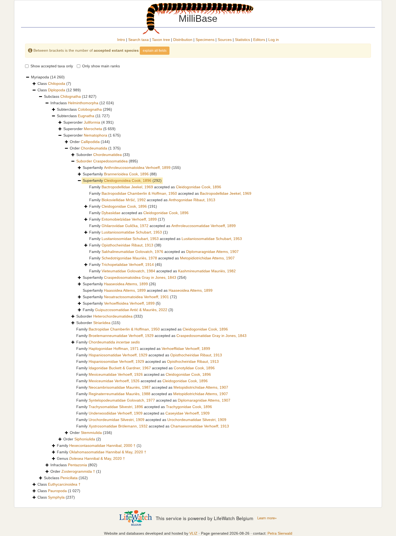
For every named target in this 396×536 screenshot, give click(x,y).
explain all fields (154, 51)
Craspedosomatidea (110, 161)
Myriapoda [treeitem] (48, 77)
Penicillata (69, 478)
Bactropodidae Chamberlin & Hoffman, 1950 (139, 193)
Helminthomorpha (83, 103)
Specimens (205, 39)
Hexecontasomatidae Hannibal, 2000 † (102, 445)
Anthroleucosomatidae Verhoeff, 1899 (203, 226)
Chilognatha (70, 96)
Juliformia (92, 122)
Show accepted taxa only (51, 66)
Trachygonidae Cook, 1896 (189, 407)
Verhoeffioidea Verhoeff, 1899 (129, 303)
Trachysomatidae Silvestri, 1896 (116, 407)
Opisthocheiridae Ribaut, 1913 (127, 245)
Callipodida (90, 142)
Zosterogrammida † (78, 471)
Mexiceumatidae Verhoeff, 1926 (116, 374)
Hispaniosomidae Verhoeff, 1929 (116, 361)
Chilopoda (56, 83)
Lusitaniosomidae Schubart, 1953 (130, 238)
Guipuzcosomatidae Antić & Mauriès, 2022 (131, 310)
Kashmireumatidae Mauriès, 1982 (207, 271)
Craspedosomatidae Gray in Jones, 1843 (211, 335)
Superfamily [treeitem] (132, 167)
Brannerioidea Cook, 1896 (126, 174)
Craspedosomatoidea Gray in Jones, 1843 (140, 277)
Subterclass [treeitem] (84, 109)
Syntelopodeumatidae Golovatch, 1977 (122, 400)
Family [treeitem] (123, 206)
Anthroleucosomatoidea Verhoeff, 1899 (137, 167)
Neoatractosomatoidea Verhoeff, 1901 (136, 297)
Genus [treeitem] (91, 458)
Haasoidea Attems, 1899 (125, 290)
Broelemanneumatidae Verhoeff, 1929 (121, 335)
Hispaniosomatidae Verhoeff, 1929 (118, 355)
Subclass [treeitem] (70, 96)
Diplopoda (56, 90)
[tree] (198, 287)
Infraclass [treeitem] (82, 103)
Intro (121, 39)
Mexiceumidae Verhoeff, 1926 (114, 381)
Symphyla (56, 497)
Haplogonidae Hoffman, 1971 (114, 348)
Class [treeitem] (54, 83)
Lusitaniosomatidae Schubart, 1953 (132, 232)
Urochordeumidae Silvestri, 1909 (116, 419)
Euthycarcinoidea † (64, 484)
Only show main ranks (101, 66)
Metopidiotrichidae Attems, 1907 (207, 258)
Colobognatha (90, 109)
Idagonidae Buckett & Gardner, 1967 (120, 368)
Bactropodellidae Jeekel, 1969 (127, 187)
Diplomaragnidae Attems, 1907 (212, 251)
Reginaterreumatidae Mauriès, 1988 (119, 394)
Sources (225, 39)
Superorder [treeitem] (88, 122)
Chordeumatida (94, 148)
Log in (273, 39)
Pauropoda (57, 491)
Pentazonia (77, 465)
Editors (259, 39)
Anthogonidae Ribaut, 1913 (192, 200)
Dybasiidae (111, 213)
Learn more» (267, 518)
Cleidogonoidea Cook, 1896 (127, 180)
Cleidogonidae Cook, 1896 (198, 187)
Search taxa (138, 39)
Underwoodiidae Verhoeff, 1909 (116, 413)
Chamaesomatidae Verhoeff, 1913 (200, 426)
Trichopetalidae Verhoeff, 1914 (128, 264)
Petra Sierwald (280, 533)
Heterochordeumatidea (113, 316)
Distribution (182, 39)
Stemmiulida (91, 432)
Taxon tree (161, 39)
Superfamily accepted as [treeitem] (148, 290)
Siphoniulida (84, 439)
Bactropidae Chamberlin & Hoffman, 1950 (124, 329)
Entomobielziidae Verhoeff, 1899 (129, 219)
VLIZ (193, 533)
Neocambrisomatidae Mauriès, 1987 (120, 387)
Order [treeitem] (90, 142)
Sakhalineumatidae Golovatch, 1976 (132, 251)
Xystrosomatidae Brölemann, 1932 (118, 426)
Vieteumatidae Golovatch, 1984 (128, 271)
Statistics (242, 39)
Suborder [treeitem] (103, 154)
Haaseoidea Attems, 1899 (126, 284)
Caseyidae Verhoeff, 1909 (187, 413)
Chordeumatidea (107, 154)
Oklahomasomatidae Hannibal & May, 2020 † (107, 452)
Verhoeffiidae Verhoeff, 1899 (186, 348)
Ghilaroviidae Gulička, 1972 (125, 226)
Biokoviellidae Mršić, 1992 (124, 200)
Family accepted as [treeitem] (155, 187)
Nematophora (95, 135)
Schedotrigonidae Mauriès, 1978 (129, 258)
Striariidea (101, 323)
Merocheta (93, 129)
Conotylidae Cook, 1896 (194, 368)
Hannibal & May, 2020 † (97, 458)
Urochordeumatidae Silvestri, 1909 (196, 419)
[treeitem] (107, 161)
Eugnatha (86, 116)
